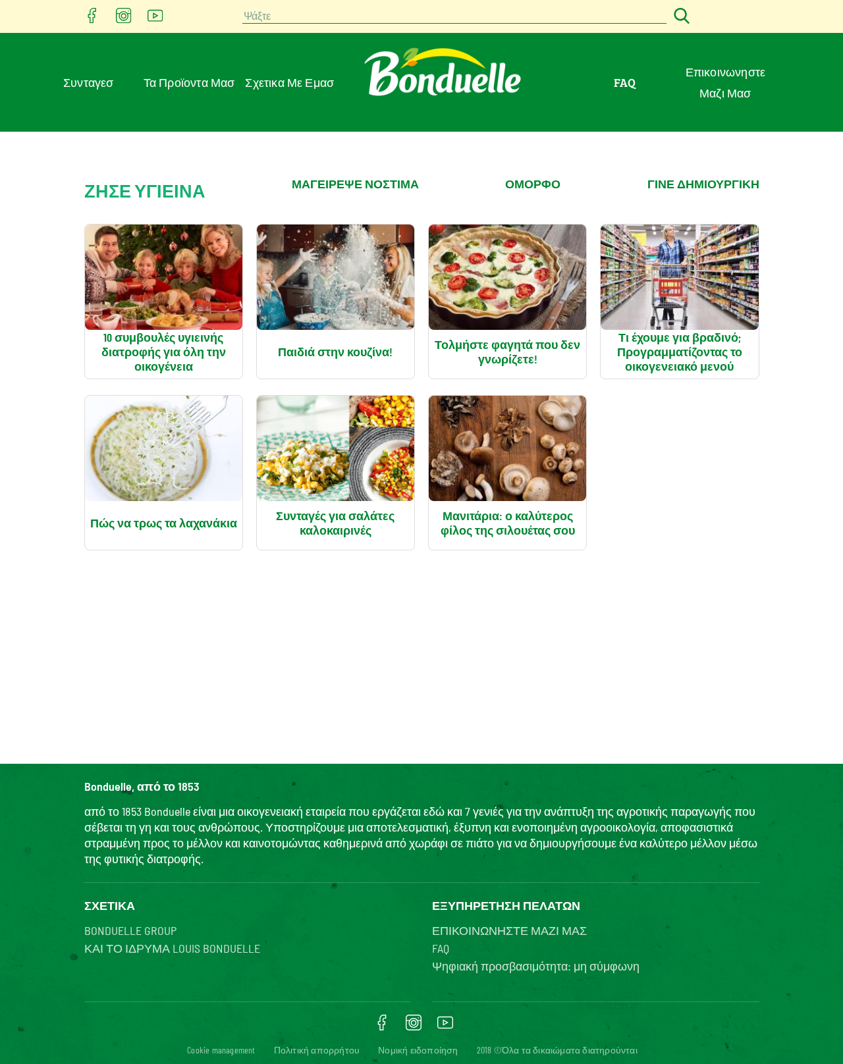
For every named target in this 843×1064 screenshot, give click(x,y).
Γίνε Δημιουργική (703, 184)
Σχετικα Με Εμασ (289, 82)
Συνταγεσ (88, 82)
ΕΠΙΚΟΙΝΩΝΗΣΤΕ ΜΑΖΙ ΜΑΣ (509, 930)
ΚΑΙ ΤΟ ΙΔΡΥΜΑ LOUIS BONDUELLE (172, 948)
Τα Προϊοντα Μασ (189, 82)
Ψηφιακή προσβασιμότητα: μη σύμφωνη (535, 966)
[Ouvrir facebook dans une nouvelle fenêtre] (92, 19)
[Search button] (680, 17)
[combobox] (454, 17)
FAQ (625, 82)
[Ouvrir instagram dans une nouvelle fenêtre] (124, 19)
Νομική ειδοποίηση (418, 1049)
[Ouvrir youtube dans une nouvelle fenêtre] (155, 19)
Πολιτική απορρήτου (317, 1049)
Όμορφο (532, 184)
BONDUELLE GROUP (130, 930)
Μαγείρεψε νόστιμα (355, 184)
